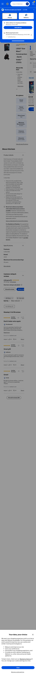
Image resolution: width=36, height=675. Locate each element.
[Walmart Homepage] (7, 3)
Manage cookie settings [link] (17, 672)
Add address (18, 27)
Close (18, 667)
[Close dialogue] (33, 634)
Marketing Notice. (25, 659)
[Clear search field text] (25, 3)
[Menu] (2, 3)
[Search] (27, 3)
